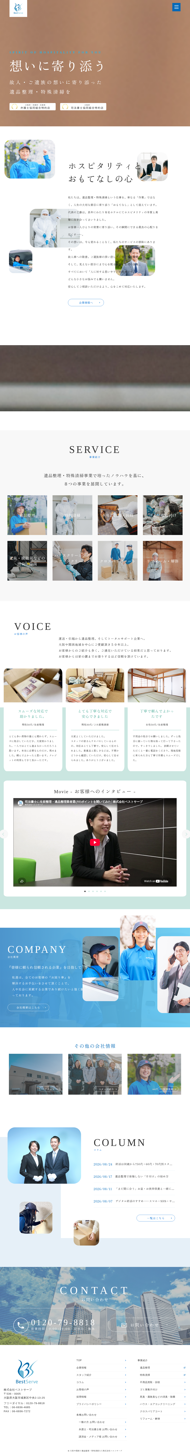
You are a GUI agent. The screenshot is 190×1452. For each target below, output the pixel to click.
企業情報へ (86, 302)
